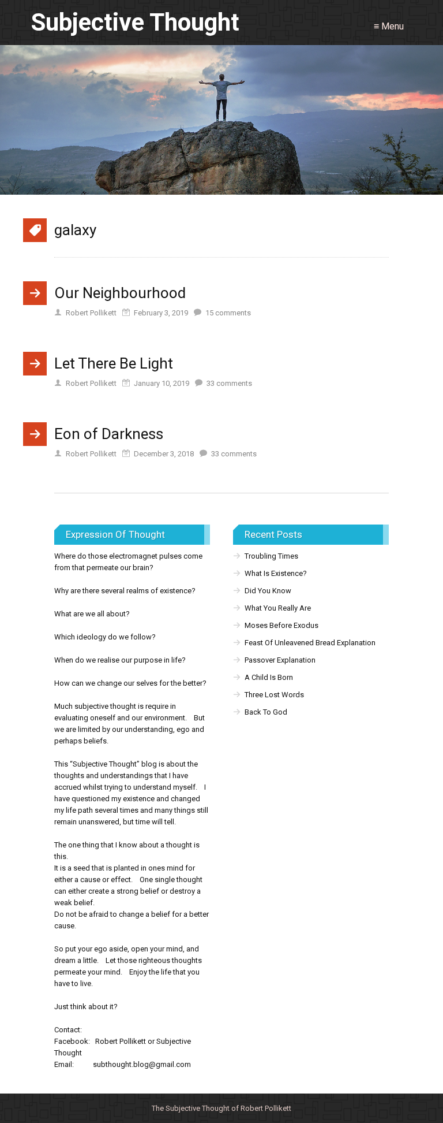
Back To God (266, 712)
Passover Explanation (280, 660)
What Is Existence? (276, 573)
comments (228, 312)
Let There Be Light (113, 363)
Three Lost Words (274, 694)
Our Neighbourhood (120, 293)
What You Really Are (278, 608)
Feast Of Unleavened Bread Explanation (310, 642)
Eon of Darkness (108, 433)
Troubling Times (271, 556)
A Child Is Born (269, 677)
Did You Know (268, 590)
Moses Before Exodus (281, 625)
